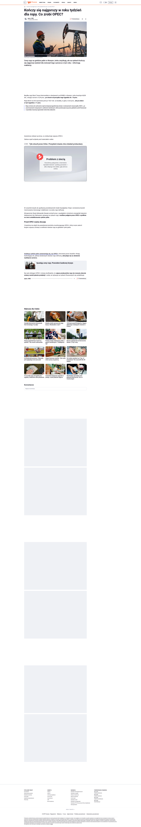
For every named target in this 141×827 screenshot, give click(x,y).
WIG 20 (48, 791)
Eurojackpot (26, 791)
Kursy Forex (49, 796)
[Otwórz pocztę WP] (101, 2)
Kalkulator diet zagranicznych (77, 791)
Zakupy (69, 2)
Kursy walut (73, 798)
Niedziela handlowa (28, 794)
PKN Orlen (26, 799)
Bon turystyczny (50, 801)
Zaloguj (110, 2)
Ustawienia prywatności (92, 814)
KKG (32, 18)
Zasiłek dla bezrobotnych (29, 798)
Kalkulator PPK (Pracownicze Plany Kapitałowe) (80, 803)
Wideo (75, 2)
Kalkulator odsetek (74, 793)
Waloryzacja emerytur (28, 793)
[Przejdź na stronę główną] (25, 3)
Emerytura (42, 2)
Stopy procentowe (74, 796)
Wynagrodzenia (74, 804)
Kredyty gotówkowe (98, 793)
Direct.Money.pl (97, 801)
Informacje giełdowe (51, 794)
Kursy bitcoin (50, 798)
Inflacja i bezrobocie (75, 794)
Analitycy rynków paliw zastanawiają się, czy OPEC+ (41, 254)
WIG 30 (48, 793)
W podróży (56, 2)
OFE (48, 799)
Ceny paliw (26, 796)
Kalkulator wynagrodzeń (75, 801)
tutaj (52, 824)
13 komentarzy (75, 19)
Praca (63, 2)
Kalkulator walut (74, 799)
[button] (105, 2)
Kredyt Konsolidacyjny (98, 798)
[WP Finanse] (33, 2)
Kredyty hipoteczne (98, 795)
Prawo (49, 2)
